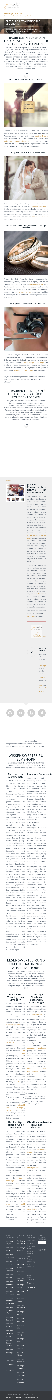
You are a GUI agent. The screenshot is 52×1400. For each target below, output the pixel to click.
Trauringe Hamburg (20, 1313)
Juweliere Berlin (9, 1249)
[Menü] (44, 5)
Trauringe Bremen (20, 1286)
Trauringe (30, 1283)
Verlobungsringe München (21, 1249)
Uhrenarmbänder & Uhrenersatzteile (10, 1367)
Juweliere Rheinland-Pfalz (10, 1310)
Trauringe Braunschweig (21, 1279)
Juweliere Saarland (9, 1318)
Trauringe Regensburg (21, 1367)
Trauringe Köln (20, 1326)
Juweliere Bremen (9, 1262)
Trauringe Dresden (20, 1299)
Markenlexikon (31, 1291)
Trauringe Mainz (20, 1340)
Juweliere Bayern (9, 1242)
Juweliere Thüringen (10, 1351)
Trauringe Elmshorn (13, 13)
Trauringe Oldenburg (20, 1360)
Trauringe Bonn (20, 1272)
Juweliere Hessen (9, 1276)
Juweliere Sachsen (9, 1325)
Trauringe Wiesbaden (21, 1380)
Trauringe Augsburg (20, 1265)
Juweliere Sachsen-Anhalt (9, 1333)
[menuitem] (8, 1397)
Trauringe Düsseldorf (21, 1306)
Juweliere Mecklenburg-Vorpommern (10, 1284)
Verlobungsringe (31, 1287)
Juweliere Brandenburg (10, 1255)
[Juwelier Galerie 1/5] (15, 490)
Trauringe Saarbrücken (21, 1373)
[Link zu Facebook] (44, 1394)
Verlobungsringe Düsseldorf (21, 1242)
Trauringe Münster (20, 1353)
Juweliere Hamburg (9, 1269)
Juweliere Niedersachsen (10, 1292)
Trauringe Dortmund (20, 1292)
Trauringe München (20, 1346)
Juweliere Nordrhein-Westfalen (10, 1301)
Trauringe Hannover (20, 1319)
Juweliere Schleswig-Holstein (10, 1343)
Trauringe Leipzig (20, 1333)
